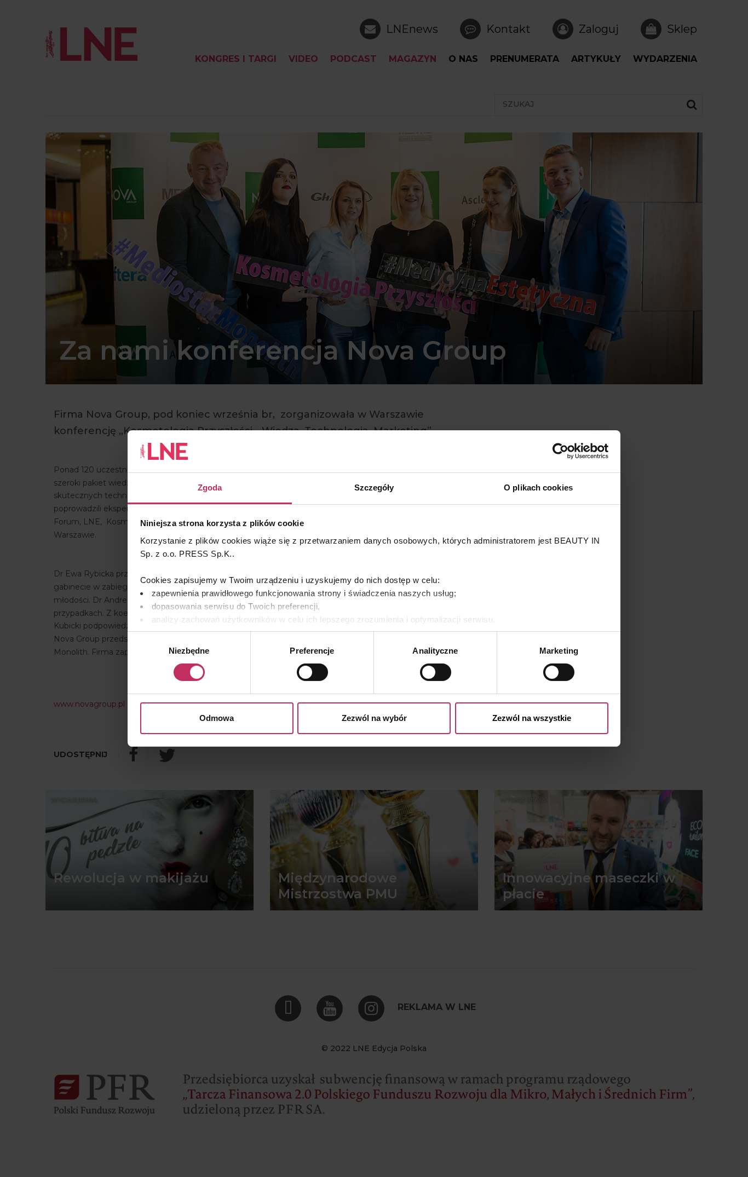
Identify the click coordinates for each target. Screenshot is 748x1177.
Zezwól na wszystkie (531, 718)
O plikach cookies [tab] (538, 487)
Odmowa (216, 718)
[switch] (312, 672)
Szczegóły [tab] (374, 487)
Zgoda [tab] (210, 487)
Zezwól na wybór (374, 718)
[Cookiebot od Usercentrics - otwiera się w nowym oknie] (560, 451)
